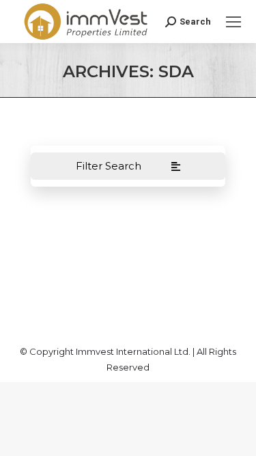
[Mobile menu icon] (233, 22)
